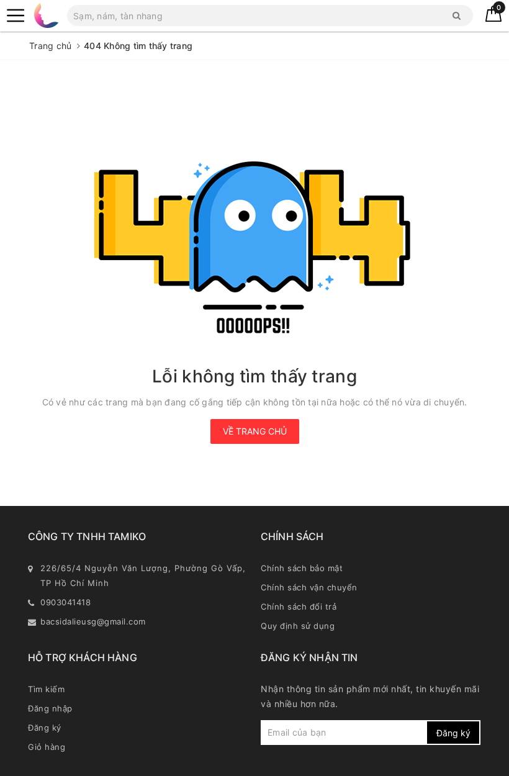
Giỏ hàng (46, 747)
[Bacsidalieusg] (15, 15)
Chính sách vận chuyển (309, 587)
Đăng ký (44, 728)
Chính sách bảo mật (302, 568)
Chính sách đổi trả (298, 606)
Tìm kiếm (46, 689)
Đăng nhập (50, 708)
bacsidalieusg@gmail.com (93, 621)
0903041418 (65, 602)
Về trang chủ (255, 431)
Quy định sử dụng (298, 626)
